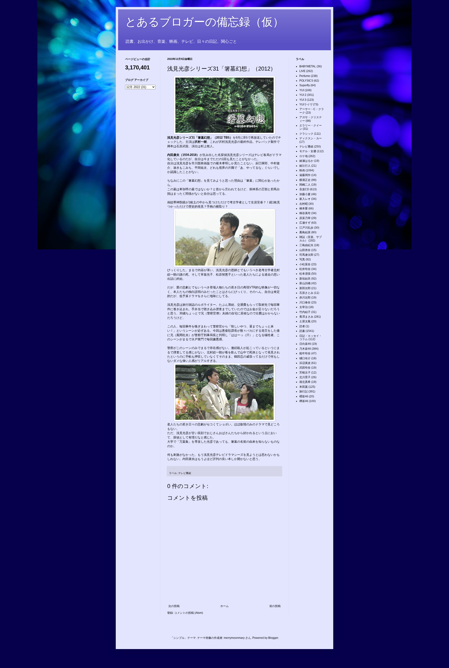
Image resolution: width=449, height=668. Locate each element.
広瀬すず (305, 222)
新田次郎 (305, 288)
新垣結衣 (305, 278)
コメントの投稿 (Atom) (188, 612)
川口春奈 (305, 302)
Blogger (273, 637)
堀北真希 (305, 382)
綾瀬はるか (306, 160)
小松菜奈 (305, 264)
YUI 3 (302, 99)
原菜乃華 (305, 218)
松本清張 (305, 273)
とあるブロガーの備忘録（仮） (204, 22)
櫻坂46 (303, 396)
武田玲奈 (305, 367)
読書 (302, 331)
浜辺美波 (305, 363)
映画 (302, 170)
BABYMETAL (307, 66)
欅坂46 (303, 401)
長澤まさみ (306, 316)
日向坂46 (305, 343)
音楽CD (304, 189)
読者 (302, 326)
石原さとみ (306, 292)
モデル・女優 (307, 151)
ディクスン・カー (310, 138)
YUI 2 (302, 95)
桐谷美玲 (305, 213)
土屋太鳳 (305, 321)
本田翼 (303, 386)
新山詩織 (305, 283)
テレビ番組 (184, 473)
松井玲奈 (305, 269)
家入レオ (305, 199)
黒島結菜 (305, 232)
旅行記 (303, 391)
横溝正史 (305, 180)
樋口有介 (305, 358)
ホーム (224, 606)
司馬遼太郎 (306, 254)
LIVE (302, 71)
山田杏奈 (305, 250)
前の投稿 (275, 606)
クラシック (306, 133)
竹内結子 (305, 312)
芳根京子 (305, 372)
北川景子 (305, 377)
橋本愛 (303, 208)
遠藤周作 (305, 175)
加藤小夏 (305, 194)
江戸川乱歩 (306, 227)
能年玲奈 (305, 353)
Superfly (304, 85)
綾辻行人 (305, 165)
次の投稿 (174, 606)
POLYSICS (306, 80)
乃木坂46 (305, 348)
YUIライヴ (305, 104)
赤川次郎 (305, 297)
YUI (301, 90)
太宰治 (303, 307)
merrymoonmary (234, 637)
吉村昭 (303, 203)
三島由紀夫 (306, 245)
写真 (302, 259)
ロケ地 (303, 156)
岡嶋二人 (305, 184)
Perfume (304, 76)
